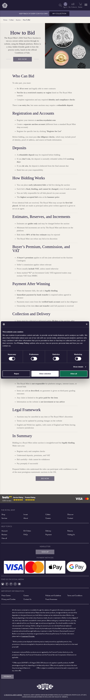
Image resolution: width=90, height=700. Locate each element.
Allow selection (45, 374)
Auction (18, 20)
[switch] (34, 358)
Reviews (4, 534)
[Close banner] (86, 324)
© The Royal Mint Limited (13, 695)
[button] (86, 4)
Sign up (45, 552)
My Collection (59, 13)
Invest (25, 514)
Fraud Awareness (51, 599)
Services (4, 518)
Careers (48, 518)
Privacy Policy (23, 343)
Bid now (22, 59)
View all (4, 538)
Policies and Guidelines (53, 595)
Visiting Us (71, 534)
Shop (3, 514)
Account (4, 531)
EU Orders (27, 531)
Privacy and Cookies (8, 599)
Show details (78, 367)
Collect (11, 20)
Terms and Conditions (74, 595)
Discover (70, 514)
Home (5, 20)
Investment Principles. (28, 636)
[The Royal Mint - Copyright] (4, 4)
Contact (70, 518)
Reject (16, 374)
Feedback (7, 676)
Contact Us (27, 599)
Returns (70, 531)
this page (33, 668)
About (25, 518)
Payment (48, 534)
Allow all (73, 374)
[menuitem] (60, 5)
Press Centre (6, 595)
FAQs (25, 534)
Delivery (48, 531)
